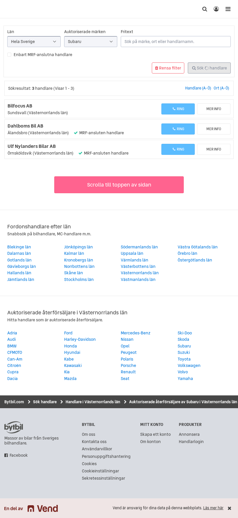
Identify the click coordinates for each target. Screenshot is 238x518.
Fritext (127, 31)
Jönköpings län (78, 247)
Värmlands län (134, 260)
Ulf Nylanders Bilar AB (32, 146)
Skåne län (73, 273)
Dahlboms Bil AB (25, 125)
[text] (10, 9)
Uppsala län (132, 253)
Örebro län (187, 253)
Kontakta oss (94, 441)
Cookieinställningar (100, 471)
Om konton (150, 441)
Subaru (184, 346)
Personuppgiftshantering (106, 456)
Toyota (184, 359)
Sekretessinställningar (103, 478)
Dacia (12, 378)
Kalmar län (74, 253)
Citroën (14, 365)
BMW (12, 346)
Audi (11, 339)
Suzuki (184, 352)
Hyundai (72, 352)
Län (10, 31)
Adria (12, 333)
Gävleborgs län (21, 266)
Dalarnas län (19, 253)
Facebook (19, 455)
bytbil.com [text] (13, 427)
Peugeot (129, 352)
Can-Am (14, 359)
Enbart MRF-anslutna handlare (43, 55)
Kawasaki (73, 365)
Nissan (127, 339)
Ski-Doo (185, 333)
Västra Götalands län (198, 247)
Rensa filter (169, 68)
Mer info (213, 109)
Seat (125, 378)
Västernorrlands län (140, 273)
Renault (128, 372)
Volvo (183, 372)
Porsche (128, 365)
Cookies (89, 463)
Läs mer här (213, 508)
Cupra (13, 372)
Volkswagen (189, 365)
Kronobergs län (78, 260)
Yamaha (185, 378)
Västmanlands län (138, 279)
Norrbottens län (79, 266)
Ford (68, 333)
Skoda (183, 339)
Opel (125, 346)
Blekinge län (19, 247)
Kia (67, 372)
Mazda (70, 378)
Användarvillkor (97, 449)
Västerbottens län (138, 266)
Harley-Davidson (80, 339)
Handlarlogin (191, 441)
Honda (70, 346)
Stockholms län (79, 279)
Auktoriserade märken (85, 31)
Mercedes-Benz (135, 333)
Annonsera (189, 434)
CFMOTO (14, 352)
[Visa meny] (228, 9)
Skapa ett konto (155, 434)
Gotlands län (19, 260)
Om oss (88, 434)
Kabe (69, 359)
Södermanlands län (139, 247)
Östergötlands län (195, 260)
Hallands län (19, 273)
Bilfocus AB (20, 105)
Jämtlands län (20, 279)
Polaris (127, 359)
